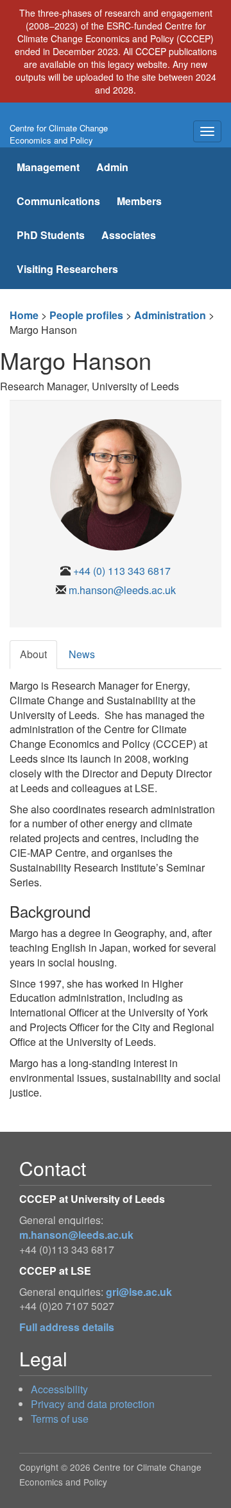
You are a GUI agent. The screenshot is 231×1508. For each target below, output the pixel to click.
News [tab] (82, 654)
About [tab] (33, 654)
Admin (112, 167)
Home (24, 315)
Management (48, 167)
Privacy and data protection (93, 1403)
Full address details (66, 1327)
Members (139, 201)
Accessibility (59, 1389)
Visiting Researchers (67, 268)
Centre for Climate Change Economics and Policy (59, 134)
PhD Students (51, 235)
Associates (128, 235)
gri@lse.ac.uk (139, 1291)
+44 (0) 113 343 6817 (122, 570)
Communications (58, 201)
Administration (170, 315)
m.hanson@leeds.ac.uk (122, 590)
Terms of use (60, 1418)
